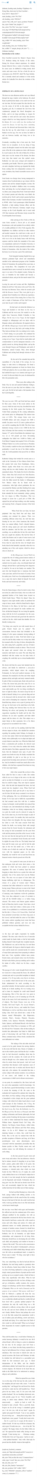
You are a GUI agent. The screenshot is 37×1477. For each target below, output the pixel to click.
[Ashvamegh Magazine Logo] (5, 2)
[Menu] (30, 2)
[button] (34, 2)
